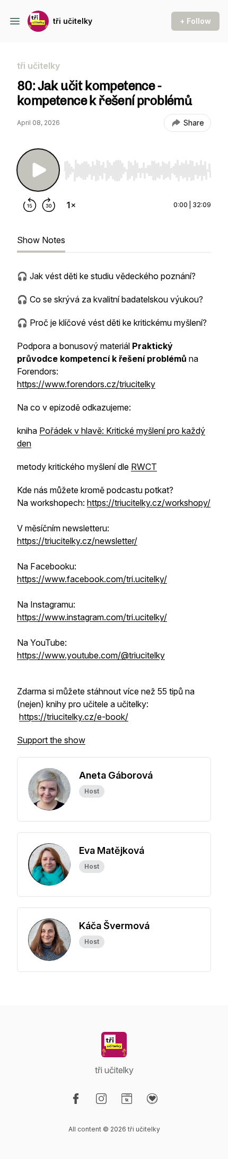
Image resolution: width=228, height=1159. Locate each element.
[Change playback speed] (71, 205)
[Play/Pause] (38, 170)
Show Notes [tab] (41, 240)
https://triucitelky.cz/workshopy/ (149, 502)
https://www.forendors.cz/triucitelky (86, 384)
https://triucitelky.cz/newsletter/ (77, 541)
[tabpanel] (114, 513)
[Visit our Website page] (126, 1098)
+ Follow (195, 20)
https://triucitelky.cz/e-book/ (73, 716)
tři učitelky (72, 20)
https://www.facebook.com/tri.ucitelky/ (92, 579)
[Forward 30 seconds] (48, 205)
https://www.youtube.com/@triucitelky (91, 655)
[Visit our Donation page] (152, 1098)
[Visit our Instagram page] (101, 1098)
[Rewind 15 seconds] (29, 205)
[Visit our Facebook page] (76, 1098)
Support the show (51, 740)
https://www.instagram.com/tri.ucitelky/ (92, 617)
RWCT (144, 466)
